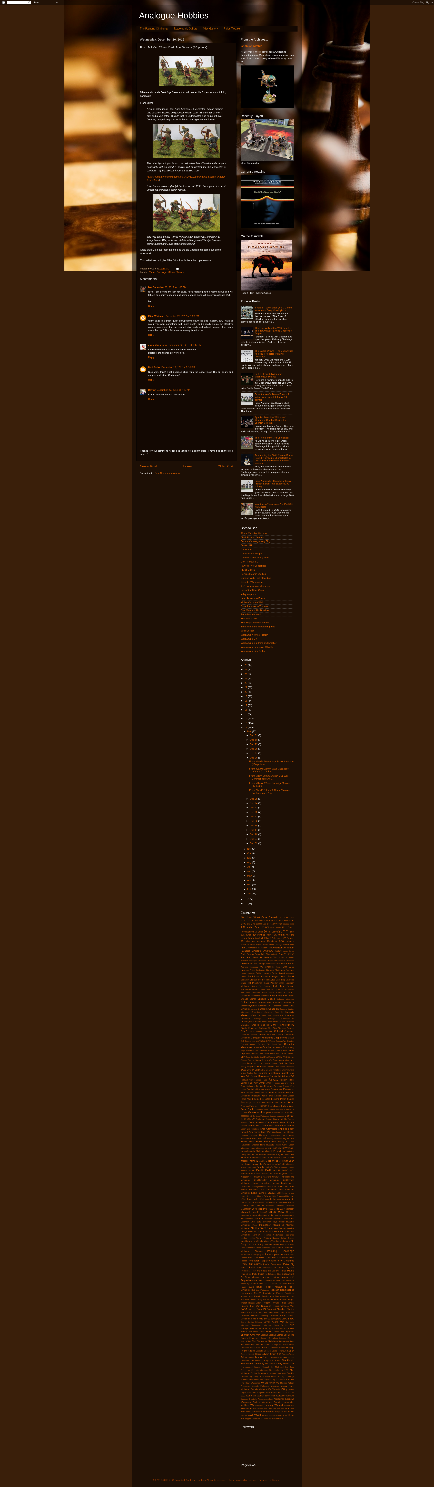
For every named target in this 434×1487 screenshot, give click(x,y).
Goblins (269, 1119)
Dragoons (251, 1063)
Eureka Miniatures (280, 1076)
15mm (265, 927)
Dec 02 (254, 843)
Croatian (290, 1041)
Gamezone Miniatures (277, 1112)
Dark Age (161, 272)
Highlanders (288, 1138)
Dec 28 (254, 748)
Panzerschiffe (246, 1254)
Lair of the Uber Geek (252, 590)
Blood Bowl (265, 989)
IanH (270, 1148)
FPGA (255, 1103)
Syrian (273, 1354)
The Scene (270, 1364)
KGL (292, 1170)
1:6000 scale (288, 924)
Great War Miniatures (274, 1125)
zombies (256, 1418)
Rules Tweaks (232, 28)
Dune (260, 1063)
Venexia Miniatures (260, 1386)
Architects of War (268, 957)
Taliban (244, 1357)
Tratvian (244, 1379)
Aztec (291, 967)
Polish (261, 1274)
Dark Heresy (252, 1054)
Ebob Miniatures (287, 1067)
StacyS (244, 1341)
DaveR (291, 1054)
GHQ (243, 1119)
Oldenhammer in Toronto (254, 606)
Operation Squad (253, 1248)
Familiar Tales (260, 1080)
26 (246, 665)
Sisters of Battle (256, 1328)
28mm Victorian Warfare (254, 533)
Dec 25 (254, 799)
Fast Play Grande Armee (260, 1083)
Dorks (243, 1063)
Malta (251, 1202)
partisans (285, 1254)
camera (254, 1009)
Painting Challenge (280, 1250)
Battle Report (278, 973)
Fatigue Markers (281, 1083)
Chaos (263, 1022)
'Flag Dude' (246, 917)
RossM (266, 1302)
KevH (268, 1170)
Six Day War (269, 1328)
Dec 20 (254, 821)
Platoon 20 (246, 1274)
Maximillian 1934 (249, 1209)
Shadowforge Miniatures (261, 1325)
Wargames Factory (250, 1402)
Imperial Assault (273, 1151)
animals (274, 954)
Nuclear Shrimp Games (283, 1238)
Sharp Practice (281, 1325)
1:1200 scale (247, 920)
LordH (255, 1199)
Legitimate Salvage (263, 1196)
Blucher (291, 989)
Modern (258, 1218)
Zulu (273, 1418)
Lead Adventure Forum (253, 598)
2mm (292, 932)
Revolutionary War (270, 1296)
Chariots (255, 1025)
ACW (281, 941)
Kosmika (265, 1183)
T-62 (279, 1354)
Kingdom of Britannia (251, 1177)
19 (246, 696)
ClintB (244, 1031)
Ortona (280, 1248)
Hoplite (259, 1141)
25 (246, 669)
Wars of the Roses (285, 1408)
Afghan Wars (262, 944)
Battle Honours (263, 973)
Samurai (271, 1309)
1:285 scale (288, 920)
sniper (255, 1332)
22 (246, 683)
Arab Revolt (253, 957)
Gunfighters (277, 1132)
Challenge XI (273, 1019)
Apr (249, 880)
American (277, 947)
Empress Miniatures (269, 1073)
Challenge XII (287, 1019)
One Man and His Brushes (255, 610)
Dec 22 (254, 812)
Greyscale (271, 1129)
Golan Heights (280, 1119)
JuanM (260, 1167)
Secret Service (247, 1322)
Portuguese (270, 1274)
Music (254, 1225)
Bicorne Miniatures (266, 980)
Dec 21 (254, 816)
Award (278, 967)
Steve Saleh (255, 1348)
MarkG (252, 1206)
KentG (259, 1170)
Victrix (254, 1389)
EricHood (252, 1480)
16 (246, 709)
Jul (249, 867)
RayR (259, 1287)
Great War (254, 1125)
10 (246, 903)
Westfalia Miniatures (263, 1411)
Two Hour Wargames (250, 1383)
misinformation (247, 1219)
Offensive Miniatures (280, 1241)
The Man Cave (249, 618)
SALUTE (252, 1309)
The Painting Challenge (154, 28)
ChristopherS (287, 1025)
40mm (281, 935)
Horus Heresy (277, 1142)
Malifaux (244, 1202)
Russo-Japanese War (283, 1306)
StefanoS (268, 1344)
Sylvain (265, 1354)
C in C (269, 1006)
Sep (249, 858)
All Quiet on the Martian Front (260, 948)
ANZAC (291, 954)
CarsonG (279, 1012)
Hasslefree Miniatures (251, 1138)
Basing (243, 973)
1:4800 (259, 924)
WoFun (244, 1415)
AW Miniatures (267, 967)
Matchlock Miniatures (285, 1206)
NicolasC (252, 1231)
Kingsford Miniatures (272, 1177)
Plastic (290, 1270)
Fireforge (268, 1086)
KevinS (285, 1170)
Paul (250, 1258)
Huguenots (245, 1145)
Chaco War (278, 1015)
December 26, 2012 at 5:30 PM (178, 367)
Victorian (275, 1386)
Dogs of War (267, 1060)
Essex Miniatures (260, 1076)
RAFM (266, 1284)
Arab (243, 957)
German (289, 1115)
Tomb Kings (282, 1373)
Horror (267, 1141)
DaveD (152, 390)
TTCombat (280, 1380)
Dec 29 (254, 744)
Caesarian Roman (280, 1006)
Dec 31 (254, 735)
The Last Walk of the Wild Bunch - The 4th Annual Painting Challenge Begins (273, 331)
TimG (282, 1370)
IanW (285, 1148)
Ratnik (291, 1283)
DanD (285, 1051)
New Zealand (280, 1228)
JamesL (263, 1161)
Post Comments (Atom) (167, 473)
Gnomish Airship (251, 46)
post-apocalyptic (285, 1274)
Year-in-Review (275, 1415)
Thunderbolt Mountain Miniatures (254, 1370)
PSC (292, 1277)
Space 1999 (279, 1332)
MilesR (272, 1212)
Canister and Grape (251, 553)
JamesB (254, 1161)
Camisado (246, 549)
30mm (248, 935)
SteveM (265, 1347)
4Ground (290, 935)
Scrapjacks (276, 1319)
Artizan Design (257, 963)
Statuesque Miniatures (267, 1341)
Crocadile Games (248, 1044)
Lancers (275, 1183)
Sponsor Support (286, 1338)
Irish (256, 1154)
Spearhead (289, 1335)
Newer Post (148, 466)
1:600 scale (276, 924)
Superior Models (247, 1354)
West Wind (246, 1412)
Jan (249, 893)
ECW (243, 1069)
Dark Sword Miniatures (269, 1054)
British (244, 1002)
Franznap (245, 1106)
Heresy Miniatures (274, 1139)
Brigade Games (248, 999)
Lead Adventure (268, 1190)
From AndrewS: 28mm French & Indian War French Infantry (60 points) (272, 397)
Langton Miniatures (262, 1186)
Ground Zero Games (250, 1132)
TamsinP (259, 1357)
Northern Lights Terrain (251, 1238)
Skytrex (290, 1328)
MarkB (291, 1202)
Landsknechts (247, 1186)
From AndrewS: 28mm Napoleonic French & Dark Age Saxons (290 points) (273, 484)
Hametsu (263, 1135)
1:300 (243, 924)
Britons (253, 1002)
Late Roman (282, 1186)
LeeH (279, 1193)
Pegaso (244, 1261)
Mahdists (289, 1199)
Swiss (258, 1354)
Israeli (243, 1157)
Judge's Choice (272, 1167)
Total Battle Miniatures (270, 1376)
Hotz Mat (290, 1142)
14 (246, 718)
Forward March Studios (253, 574)
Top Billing (253, 1376)
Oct (249, 853)
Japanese (273, 1161)
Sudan (290, 1350)
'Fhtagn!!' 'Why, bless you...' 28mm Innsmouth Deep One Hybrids (273, 309)
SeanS (284, 1319)
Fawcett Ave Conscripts (253, 566)
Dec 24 (254, 803)
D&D (257, 1051)
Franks (283, 1103)
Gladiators (260, 1119)
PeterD (244, 1267)
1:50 (264, 924)
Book (272, 996)
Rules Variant (287, 1303)
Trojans (267, 1379)
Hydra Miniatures (257, 1148)
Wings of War (281, 1412)
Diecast (291, 1057)
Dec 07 (254, 839)
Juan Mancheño (157, 345)
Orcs (273, 1248)
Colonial (278, 1031)
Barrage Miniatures (275, 970)
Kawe (251, 1170)
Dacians (263, 1051)
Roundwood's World (251, 614)
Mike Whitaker (156, 316)
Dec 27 (254, 753)
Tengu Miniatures (272, 1357)
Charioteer (245, 1025)
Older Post (225, 466)
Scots (253, 1319)
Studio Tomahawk (279, 1351)
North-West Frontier (262, 1235)
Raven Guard (247, 1287)
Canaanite (263, 1009)
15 (246, 714)
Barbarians (260, 970)
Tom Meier (271, 1373)
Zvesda (279, 1418)
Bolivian (279, 993)
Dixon (258, 1060)
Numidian (245, 1241)
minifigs (278, 1215)
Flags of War (277, 1089)
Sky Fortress (281, 1328)
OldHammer (278, 1244)
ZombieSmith (266, 1418)
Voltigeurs (261, 1393)
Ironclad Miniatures (267, 1154)
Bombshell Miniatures (260, 996)
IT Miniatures (253, 1157)
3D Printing (259, 935)
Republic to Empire (272, 1293)
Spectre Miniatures (250, 1338)
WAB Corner (247, 630)
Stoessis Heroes (278, 1348)
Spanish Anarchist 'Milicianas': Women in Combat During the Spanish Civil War (271, 420)
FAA (292, 1076)
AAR (284, 938)
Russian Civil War (250, 1306)
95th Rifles (264, 938)
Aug (249, 862)
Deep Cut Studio (252, 1057)
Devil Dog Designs (267, 1057)
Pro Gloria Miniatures (251, 1277)
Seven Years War (274, 1322)
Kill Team (274, 1174)
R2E (261, 1284)
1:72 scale (246, 927)
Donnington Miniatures (283, 1060)
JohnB (278, 1164)
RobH (270, 1299)
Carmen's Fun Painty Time (255, 557)
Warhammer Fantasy (261, 1405)
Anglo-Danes (288, 951)
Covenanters (249, 1041)
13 (246, 723)
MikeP (256, 1212)
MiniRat (285, 1215)
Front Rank (247, 1109)
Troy (273, 1380)
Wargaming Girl (249, 639)
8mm (257, 938)
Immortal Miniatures (256, 1151)
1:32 (248, 924)
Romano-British (254, 1303)
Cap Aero (283, 1009)
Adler (252, 944)
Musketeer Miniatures (271, 1225)
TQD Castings (287, 1376)
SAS (260, 1312)
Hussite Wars (281, 1145)
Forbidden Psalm (259, 1096)
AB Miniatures (248, 941)
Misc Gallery (210, 28)
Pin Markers (273, 1271)
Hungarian (255, 1145)
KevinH (276, 1170)
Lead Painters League (263, 1193)
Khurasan (245, 1173)
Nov (249, 849)
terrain (283, 1357)
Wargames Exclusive (284, 1399)
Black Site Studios (261, 986)
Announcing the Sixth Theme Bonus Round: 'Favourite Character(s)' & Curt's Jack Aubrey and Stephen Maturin (274, 459)
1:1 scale (284, 917)
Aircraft (286, 944)
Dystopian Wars (286, 1063)
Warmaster (246, 1408)
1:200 (266, 921)
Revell (257, 1296)
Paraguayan (258, 1254)
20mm (267, 931)
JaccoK (290, 1157)
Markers (244, 1205)
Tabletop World (288, 1354)
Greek (291, 1125)
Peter (279, 1264)
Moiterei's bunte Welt (252, 602)
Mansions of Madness (276, 1202)
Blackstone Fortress (250, 989)
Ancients (256, 951)
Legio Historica (247, 1196)
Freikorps (253, 1106)
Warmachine (289, 1405)
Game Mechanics (277, 1109)
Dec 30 (254, 739)
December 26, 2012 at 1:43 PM (184, 345)
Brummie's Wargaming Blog (255, 541)
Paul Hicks (259, 1258)
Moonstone (289, 1218)
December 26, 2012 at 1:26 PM (182, 316)
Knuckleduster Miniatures (266, 1180)
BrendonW (281, 995)
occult (253, 1241)
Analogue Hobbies (174, 15)
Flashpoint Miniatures (255, 1093)
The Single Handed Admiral (255, 622)
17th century (275, 927)
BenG (291, 976)
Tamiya (251, 1357)
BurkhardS (277, 1002)
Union (272, 1383)
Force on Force (274, 1096)
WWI (250, 1415)
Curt (285, 1047)
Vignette (276, 1389)
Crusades (257, 1047)
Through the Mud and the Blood (278, 1367)
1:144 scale (258, 921)
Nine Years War (265, 1231)
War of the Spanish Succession (260, 1396)
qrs (264, 1280)
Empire (285, 1070)
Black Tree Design (283, 986)
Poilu (254, 1274)
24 (246, 674)
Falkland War (247, 1080)
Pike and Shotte (259, 1271)
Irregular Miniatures (285, 1154)
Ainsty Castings (275, 945)
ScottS (267, 1319)
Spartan (264, 1335)
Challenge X (258, 1019)
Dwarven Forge (270, 1063)
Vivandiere (251, 1393)
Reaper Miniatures (275, 1287)
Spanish (289, 1331)
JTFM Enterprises (248, 1167)
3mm (269, 935)
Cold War (268, 1031)
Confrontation (275, 1035)
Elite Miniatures (275, 1070)
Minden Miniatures (258, 1215)
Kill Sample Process (260, 1174)
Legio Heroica (288, 1193)
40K (274, 935)
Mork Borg (256, 1222)
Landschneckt (287, 1183)
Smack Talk (246, 1331)
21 (246, 687)
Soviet (269, 1331)
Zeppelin (248, 1418)
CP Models (270, 1041)
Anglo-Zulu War (262, 954)
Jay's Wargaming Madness (255, 586)
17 (246, 705)
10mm (256, 927)
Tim (270, 1370)
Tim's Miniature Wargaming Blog (258, 626)
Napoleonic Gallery (185, 28)
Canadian (273, 1009)
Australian (280, 964)
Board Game (268, 992)
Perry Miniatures (251, 1264)
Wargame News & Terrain (254, 635)
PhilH (252, 1267)
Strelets (251, 1351)
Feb (249, 889)
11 (246, 899)
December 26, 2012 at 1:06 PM (169, 287)
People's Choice (268, 1261)
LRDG (261, 1199)
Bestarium (245, 980)
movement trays (270, 1222)
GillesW (250, 1119)
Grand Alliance (256, 1122)
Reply (151, 306)
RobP (276, 1299)
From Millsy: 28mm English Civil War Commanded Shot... (268, 777)
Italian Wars (273, 1157)
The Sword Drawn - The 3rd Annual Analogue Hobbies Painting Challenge (274, 354)
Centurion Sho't (264, 1015)
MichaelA (289, 1209)
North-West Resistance (283, 1235)
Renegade (246, 1293)
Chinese (265, 1025)
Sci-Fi (283, 1315)
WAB (268, 1393)
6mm (251, 938)
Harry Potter (288, 1135)
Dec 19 (254, 825)
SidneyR (245, 1328)
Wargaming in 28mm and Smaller (259, 643)
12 (246, 727)
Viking (284, 1389)
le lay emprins (248, 594)
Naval (270, 1228)
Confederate (264, 1034)
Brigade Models (266, 999)
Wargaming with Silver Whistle (257, 647)
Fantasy (273, 1079)
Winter (291, 1412)
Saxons (180, 272)
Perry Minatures (285, 1260)
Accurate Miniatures (267, 941)
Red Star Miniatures (260, 1290)
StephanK (278, 1345)
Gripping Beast (286, 1129)
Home (187, 466)
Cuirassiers (277, 1047)
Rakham (273, 1284)
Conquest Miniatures (262, 1037)
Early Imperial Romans (253, 1066)
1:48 (253, 924)
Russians (266, 1306)
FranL (291, 1102)
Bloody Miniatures (279, 989)
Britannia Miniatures (285, 999)
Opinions (266, 1248)
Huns (262, 1145)
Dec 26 (254, 757)
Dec (249, 731)
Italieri (284, 1157)
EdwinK (250, 1070)
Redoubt (274, 1290)
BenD (283, 976)
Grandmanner (271, 1122)
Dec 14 (254, 830)
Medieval (262, 1209)
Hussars (270, 1145)
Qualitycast (270, 1280)
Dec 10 (254, 834)
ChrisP (274, 1025)
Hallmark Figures (249, 1135)
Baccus (245, 970)
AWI (285, 967)
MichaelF (246, 1212)
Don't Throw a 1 (249, 561)
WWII (257, 1414)
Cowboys (260, 1041)
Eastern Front (273, 1067)
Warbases (280, 1396)
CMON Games (255, 1031)
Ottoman (259, 1251)
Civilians (263, 1028)
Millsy (281, 1212)
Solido (262, 1332)
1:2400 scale (275, 920)
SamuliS (261, 1309)
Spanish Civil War (250, 1335)
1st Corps (258, 932)
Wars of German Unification (264, 1408)
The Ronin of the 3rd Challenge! (272, 437)
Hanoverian (275, 1135)
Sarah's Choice (285, 1309)
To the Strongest (258, 1373)
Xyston (265, 1415)
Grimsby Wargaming (252, 582)
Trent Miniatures (256, 1380)
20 (246, 692)
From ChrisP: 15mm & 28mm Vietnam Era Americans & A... (269, 791)
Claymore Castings (286, 1028)
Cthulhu (266, 1047)
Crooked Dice (264, 1044)
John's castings (267, 1164)
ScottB (260, 1319)
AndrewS (268, 951)
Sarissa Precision (249, 1312)
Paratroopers (272, 1254)
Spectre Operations (269, 1338)
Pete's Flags (269, 1264)
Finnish (259, 1086)
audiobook (270, 964)
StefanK (259, 1344)
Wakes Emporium (279, 1393)
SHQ (292, 1325)
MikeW (171, 272)
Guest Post (266, 1132)
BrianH (291, 996)
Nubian (267, 1238)
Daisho (271, 1051)
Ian (150, 287)
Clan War (272, 1028)
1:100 (292, 917)
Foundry (246, 1102)
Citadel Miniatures (249, 1028)
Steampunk (283, 1341)
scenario (255, 1316)
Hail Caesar (288, 1132)
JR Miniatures (288, 1164)
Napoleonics (258, 1228)
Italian (263, 1157)
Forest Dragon (288, 1096)
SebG (291, 1318)
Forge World (247, 1099)
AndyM (278, 951)
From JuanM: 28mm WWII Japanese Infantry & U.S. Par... (269, 770)
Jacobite (245, 1161)
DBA (243, 1057)
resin (251, 1296)
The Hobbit (275, 1360)
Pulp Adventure (249, 1280)
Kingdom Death (286, 1173)
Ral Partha (282, 1284)
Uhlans (264, 1383)
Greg (262, 1129)
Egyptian (259, 1070)
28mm (152, 272)
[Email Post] (177, 268)
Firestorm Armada (281, 1086)
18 (246, 700)
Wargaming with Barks (253, 651)
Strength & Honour (263, 1351)
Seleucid (258, 1322)
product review (270, 1277)
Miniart (271, 1215)
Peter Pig (288, 1264)
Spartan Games (276, 1335)
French (263, 1105)
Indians (250, 1154)
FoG (266, 1093)
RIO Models (250, 1300)
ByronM (252, 1005)
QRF (260, 1280)
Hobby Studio (247, 1141)
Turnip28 (290, 1379)
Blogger (276, 1480)
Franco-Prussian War (268, 1103)
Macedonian (270, 1199)
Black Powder (271, 983)
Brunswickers (265, 1002)
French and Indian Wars (281, 1106)
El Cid (265, 1070)
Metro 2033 (279, 1209)
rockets (283, 1299)
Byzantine (262, 1006)
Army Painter (273, 960)
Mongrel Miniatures (273, 1219)
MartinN (260, 1205)
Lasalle (273, 1186)
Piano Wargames (264, 1268)
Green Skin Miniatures (250, 1129)
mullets (282, 1222)
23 (246, 678)
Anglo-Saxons (247, 954)
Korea (256, 1183)
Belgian (275, 976)
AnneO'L (283, 954)
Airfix (292, 945)
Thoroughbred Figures (250, 1367)
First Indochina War (255, 1089)
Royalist (275, 1303)
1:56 (269, 924)
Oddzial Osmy (263, 1241)
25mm (275, 932)
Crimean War (281, 1041)
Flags (267, 1089)
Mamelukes (259, 1202)
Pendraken (254, 1260)
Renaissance (287, 1290)
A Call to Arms (276, 938)
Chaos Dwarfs (273, 1022)
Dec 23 (254, 807)
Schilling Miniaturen (269, 1316)
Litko (287, 1196)
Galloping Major (261, 1109)
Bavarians (265, 976)
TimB (276, 1370)
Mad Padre (154, 367)
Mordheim (245, 1222)
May (249, 875)
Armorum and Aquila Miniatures (253, 961)
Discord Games (247, 1060)
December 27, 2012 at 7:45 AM (173, 390)
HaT (264, 1138)
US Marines (281, 1383)
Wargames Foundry (272, 1402)
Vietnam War (265, 1389)
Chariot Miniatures (286, 1022)
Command (289, 1031)
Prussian (284, 1277)
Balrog (252, 970)
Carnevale (268, 1012)
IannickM (277, 1148)
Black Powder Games (252, 537)
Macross (280, 1199)
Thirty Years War (285, 1363)
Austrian (289, 963)
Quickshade (252, 1283)
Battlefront (253, 976)
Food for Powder (277, 1092)
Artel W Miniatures (286, 961)
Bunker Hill (246, 545)
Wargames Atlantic (265, 1399)
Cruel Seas (277, 1044)
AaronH (290, 938)
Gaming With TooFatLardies (256, 578)
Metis (271, 1209)
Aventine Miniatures (249, 967)
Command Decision (249, 1035)
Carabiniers (256, 1012)
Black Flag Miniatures (285, 980)
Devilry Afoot (281, 1057)
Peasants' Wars (286, 1258)
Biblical (253, 980)
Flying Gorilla (248, 570)
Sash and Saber (271, 1312)
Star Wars (252, 1341)
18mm (251, 932)
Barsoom (290, 970)
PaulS (275, 1258)
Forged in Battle (262, 1099)
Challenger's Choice (250, 1022)
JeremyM (283, 1161)
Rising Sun (261, 1300)
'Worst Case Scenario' (265, 917)
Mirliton (291, 1215)
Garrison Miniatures (260, 1116)
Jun (249, 871)
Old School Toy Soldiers (260, 1244)
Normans (278, 1231)
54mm (244, 938)
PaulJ (268, 1258)
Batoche (251, 973)
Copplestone (280, 1037)
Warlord (278, 1405)
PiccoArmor (279, 1267)
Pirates (283, 1271)
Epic (248, 1076)
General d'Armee (277, 1116)
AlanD (244, 947)
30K (242, 935)
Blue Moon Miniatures (250, 993)
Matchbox (270, 1206)
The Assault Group (259, 1360)
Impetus (285, 1151)
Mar (249, 884)
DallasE (278, 1050)
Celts (253, 1015)
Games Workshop (258, 1112)
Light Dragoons (278, 1196)
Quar (278, 1280)
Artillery (245, 963)
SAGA (244, 1309)
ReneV (257, 1293)
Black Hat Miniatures (251, 983)
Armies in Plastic (286, 957)
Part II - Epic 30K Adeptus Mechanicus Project (268, 375)
